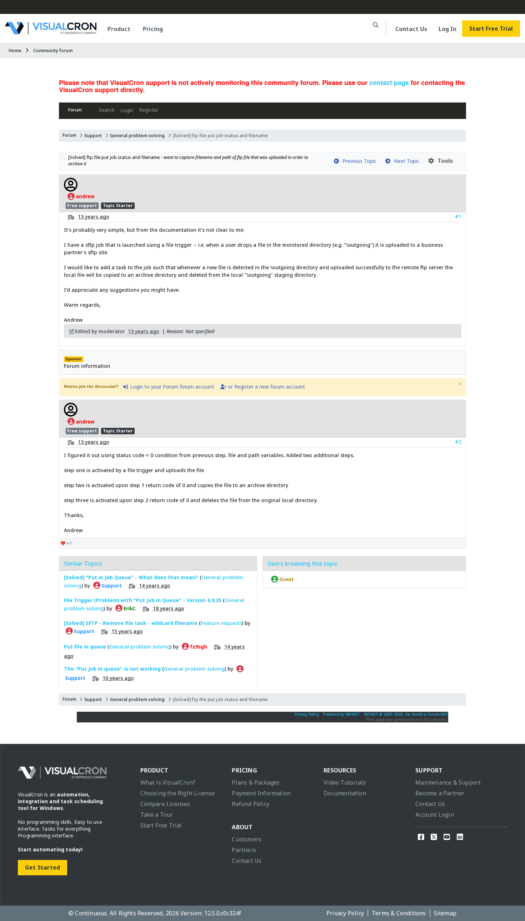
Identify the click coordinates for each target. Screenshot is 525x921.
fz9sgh (198, 647)
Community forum (52, 50)
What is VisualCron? (168, 782)
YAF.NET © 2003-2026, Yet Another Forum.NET (406, 714)
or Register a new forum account (265, 386)
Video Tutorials (345, 782)
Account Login (434, 815)
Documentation (345, 793)
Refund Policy (250, 804)
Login (126, 110)
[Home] (50, 31)
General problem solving (137, 135)
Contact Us (411, 29)
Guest (286, 579)
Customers (246, 839)
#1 (458, 216)
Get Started (42, 867)
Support (93, 135)
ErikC (129, 608)
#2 (458, 441)
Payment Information (261, 793)
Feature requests (221, 623)
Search (107, 109)
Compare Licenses (165, 804)
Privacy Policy (307, 714)
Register (148, 109)
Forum (75, 110)
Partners (244, 850)
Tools (444, 161)
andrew (84, 196)
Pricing (153, 29)
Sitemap (445, 913)
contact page (389, 82)
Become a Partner (439, 793)
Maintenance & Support (448, 782)
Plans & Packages (256, 782)
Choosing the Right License (177, 793)
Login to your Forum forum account (171, 386)
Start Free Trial (491, 28)
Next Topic (405, 160)
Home (15, 50)
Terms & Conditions (399, 913)
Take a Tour (156, 815)
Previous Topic (358, 160)
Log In (447, 29)
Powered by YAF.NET (341, 714)
